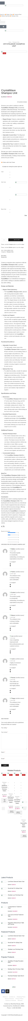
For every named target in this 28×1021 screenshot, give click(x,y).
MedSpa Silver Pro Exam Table (16, 969)
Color (2, 171)
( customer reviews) (22, 102)
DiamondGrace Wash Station (23, 825)
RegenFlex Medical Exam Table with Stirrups (16, 923)
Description (3, 255)
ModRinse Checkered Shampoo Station (4, 788)
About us (5, 996)
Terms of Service (9, 998)
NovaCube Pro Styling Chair (15, 888)
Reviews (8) (3, 257)
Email (3, 758)
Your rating (4, 727)
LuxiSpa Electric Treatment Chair (15, 907)
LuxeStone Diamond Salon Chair (16, 881)
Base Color (3, 209)
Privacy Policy (19, 998)
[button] (2, 3)
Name (3, 752)
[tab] (14, 256)
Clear (25, 215)
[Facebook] (3, 991)
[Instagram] (7, 991)
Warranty (20, 1000)
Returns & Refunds (11, 1000)
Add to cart (4, 800)
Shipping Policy (21, 996)
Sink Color (3, 182)
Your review (4, 732)
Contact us (12, 996)
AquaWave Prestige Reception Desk (15, 961)
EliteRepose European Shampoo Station (11, 799)
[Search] (2, 22)
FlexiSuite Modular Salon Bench (16, 975)
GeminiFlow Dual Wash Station (17, 801)
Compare (11, 244)
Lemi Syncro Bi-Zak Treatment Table (15, 915)
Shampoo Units (16, 42)
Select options (12, 812)
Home (10, 42)
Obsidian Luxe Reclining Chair (15, 895)
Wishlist (10, 247)
